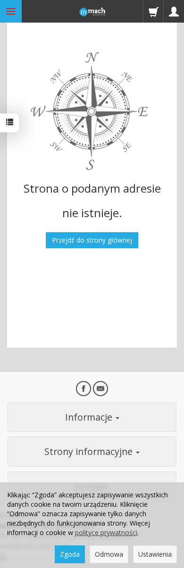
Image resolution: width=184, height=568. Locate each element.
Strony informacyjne (89, 451)
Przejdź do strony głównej (92, 239)
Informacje (90, 417)
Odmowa (109, 554)
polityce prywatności (106, 532)
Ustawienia (155, 554)
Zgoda (70, 554)
